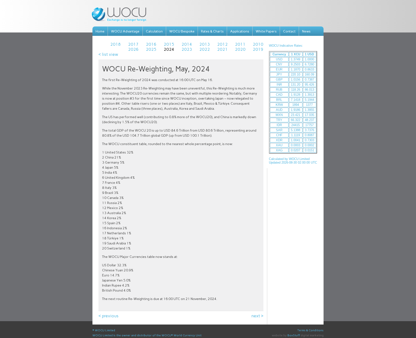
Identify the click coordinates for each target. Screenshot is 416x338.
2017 (133, 44)
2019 (258, 49)
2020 (240, 49)
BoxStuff (293, 335)
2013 (204, 44)
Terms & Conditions (310, 330)
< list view (108, 54)
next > (257, 315)
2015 (169, 44)
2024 (169, 49)
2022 (204, 49)
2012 (222, 44)
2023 (187, 49)
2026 (133, 49)
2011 (240, 44)
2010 (258, 44)
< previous (108, 315)
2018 (115, 44)
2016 (151, 44)
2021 (222, 49)
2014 (187, 44)
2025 (151, 49)
